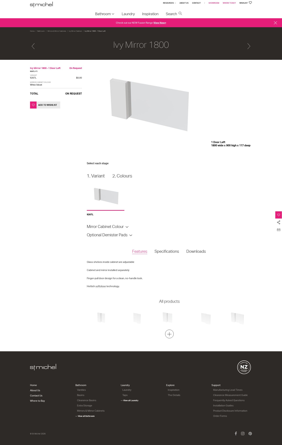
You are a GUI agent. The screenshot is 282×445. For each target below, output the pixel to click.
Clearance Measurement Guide (230, 395)
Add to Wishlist (47, 105)
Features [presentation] (139, 251)
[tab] (139, 251)
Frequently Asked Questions (229, 400)
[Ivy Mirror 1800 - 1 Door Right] (249, 45)
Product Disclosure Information (230, 410)
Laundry (125, 385)
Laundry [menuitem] (128, 14)
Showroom (214, 3)
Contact (196, 3)
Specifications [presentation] (167, 251)
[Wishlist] (278, 215)
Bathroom (41, 31)
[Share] (278, 222)
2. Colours (122, 176)
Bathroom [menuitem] (103, 14)
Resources (168, 3)
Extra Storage (84, 405)
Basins (80, 395)
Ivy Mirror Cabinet (75, 31)
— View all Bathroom (85, 416)
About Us (184, 3)
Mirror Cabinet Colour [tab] (105, 226)
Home (32, 31)
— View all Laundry (129, 400)
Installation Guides (223, 405)
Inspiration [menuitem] (150, 14)
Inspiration (174, 389)
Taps (125, 395)
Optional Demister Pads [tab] (107, 234)
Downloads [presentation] (196, 251)
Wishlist (243, 3)
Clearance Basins (86, 400)
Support (216, 385)
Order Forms (220, 415)
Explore (170, 385)
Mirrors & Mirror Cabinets (56, 31)
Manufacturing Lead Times (228, 389)
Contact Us (36, 395)
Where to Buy (229, 3)
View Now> (159, 22)
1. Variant (96, 176)
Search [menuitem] (172, 14)
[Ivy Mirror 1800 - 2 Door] (33, 45)
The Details (174, 395)
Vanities (81, 389)
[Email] (278, 229)
